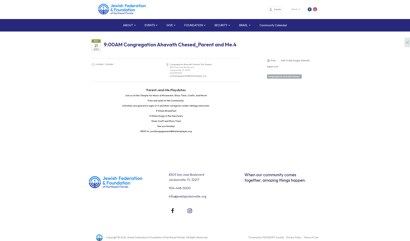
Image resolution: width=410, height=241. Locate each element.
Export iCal (272, 66)
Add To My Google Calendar (295, 60)
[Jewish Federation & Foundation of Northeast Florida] (122, 9)
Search (294, 9)
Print (273, 60)
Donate (277, 9)
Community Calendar (273, 25)
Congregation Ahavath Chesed (283, 76)
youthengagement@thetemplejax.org (188, 76)
